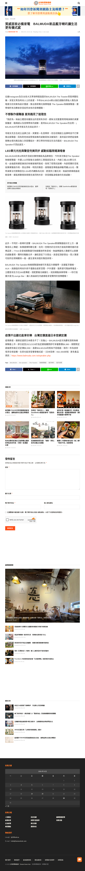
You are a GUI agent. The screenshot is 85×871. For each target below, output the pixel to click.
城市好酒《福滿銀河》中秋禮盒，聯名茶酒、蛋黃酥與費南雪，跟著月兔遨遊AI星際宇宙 (69, 412)
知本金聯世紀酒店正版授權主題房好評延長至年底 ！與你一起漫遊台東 (17, 443)
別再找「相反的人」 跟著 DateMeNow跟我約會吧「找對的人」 (42, 412)
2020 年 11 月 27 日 (20, 637)
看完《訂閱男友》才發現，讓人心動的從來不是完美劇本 (32, 651)
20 (42, 794)
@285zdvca (15, 837)
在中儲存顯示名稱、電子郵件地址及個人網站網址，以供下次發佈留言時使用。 (35, 512)
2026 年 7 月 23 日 (36, 445)
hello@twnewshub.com (18, 841)
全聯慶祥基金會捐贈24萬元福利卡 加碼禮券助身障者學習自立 (34, 721)
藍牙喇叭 (51, 362)
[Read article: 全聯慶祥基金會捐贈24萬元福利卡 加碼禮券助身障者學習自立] (9, 724)
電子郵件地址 (10, 503)
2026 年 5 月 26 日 (20, 653)
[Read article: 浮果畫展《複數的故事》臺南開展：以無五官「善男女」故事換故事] (42, 596)
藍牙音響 (59, 362)
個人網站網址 (48, 503)
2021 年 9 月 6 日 (19, 661)
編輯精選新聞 (60, 817)
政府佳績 (34, 817)
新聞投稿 (60, 860)
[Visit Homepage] (42, 3)
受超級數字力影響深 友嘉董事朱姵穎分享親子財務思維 (31, 626)
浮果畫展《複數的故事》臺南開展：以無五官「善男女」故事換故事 (29, 618)
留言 (7, 467)
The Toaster (33, 362)
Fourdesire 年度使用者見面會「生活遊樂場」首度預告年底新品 (34, 659)
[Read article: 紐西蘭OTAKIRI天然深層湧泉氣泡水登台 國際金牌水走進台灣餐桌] (17, 399)
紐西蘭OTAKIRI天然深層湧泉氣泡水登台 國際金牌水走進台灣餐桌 (35, 738)
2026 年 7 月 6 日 (12, 620)
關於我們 (8, 860)
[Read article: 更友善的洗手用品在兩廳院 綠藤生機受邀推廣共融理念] (9, 645)
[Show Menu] (6, 3)
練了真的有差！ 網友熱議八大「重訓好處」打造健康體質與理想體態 (35, 713)
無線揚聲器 (43, 362)
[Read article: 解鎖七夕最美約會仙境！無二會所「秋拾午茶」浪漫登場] (69, 429)
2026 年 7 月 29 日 (10, 447)
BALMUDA (13, 362)
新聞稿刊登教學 (49, 860)
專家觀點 (35, 406)
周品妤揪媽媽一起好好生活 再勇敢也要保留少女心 (30, 634)
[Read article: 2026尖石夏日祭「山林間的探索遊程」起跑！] (9, 732)
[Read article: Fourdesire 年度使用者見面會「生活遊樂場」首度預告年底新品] (9, 661)
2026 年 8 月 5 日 (36, 417)
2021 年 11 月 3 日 (20, 629)
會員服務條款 (27, 860)
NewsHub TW (13, 32)
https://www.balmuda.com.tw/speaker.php (31, 355)
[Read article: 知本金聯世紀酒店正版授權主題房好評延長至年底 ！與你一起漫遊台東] (17, 429)
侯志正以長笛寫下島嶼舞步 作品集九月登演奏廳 (30, 705)
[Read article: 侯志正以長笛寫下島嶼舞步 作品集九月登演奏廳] (9, 708)
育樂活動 (59, 820)
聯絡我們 (16, 860)
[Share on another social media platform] (78, 86)
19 (32, 794)
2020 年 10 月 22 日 (20, 645)
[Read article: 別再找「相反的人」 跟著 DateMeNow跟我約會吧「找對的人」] (43, 399)
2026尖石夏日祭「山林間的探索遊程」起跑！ (28, 729)
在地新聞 (8, 823)
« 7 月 (7, 806)
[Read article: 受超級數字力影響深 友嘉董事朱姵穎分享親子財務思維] (9, 629)
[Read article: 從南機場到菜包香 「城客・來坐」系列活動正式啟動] (43, 429)
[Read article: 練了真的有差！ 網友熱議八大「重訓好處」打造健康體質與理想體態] (9, 716)
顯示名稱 (9, 493)
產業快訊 (34, 826)
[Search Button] (79, 3)
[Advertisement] (42, 378)
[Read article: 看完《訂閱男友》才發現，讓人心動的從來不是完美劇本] (9, 653)
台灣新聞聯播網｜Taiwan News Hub (20, 864)
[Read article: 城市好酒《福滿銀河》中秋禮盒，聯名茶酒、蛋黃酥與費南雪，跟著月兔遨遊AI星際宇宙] (69, 399)
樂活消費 (12, 19)
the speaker (23, 362)
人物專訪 (8, 817)
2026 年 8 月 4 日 (62, 417)
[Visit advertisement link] (42, 11)
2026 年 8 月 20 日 (10, 415)
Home (7, 19)
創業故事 (8, 820)
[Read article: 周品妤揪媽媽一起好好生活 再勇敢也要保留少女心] (9, 637)
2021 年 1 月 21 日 (26, 32)
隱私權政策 (38, 860)
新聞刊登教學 (35, 820)
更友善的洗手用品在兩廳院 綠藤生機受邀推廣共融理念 (32, 643)
